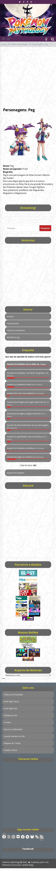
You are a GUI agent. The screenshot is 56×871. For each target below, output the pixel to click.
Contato (7, 722)
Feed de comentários (16, 330)
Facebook (28, 848)
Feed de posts (13, 323)
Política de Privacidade (13, 694)
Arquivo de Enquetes (15, 473)
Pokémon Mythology (11, 862)
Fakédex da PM (10, 715)
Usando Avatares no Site (14, 736)
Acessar (10, 316)
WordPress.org (13, 337)
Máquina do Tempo (12, 743)
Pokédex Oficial (10, 750)
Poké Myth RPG (10, 708)
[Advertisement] (28, 76)
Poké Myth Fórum (11, 701)
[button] (46, 39)
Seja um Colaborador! (13, 729)
